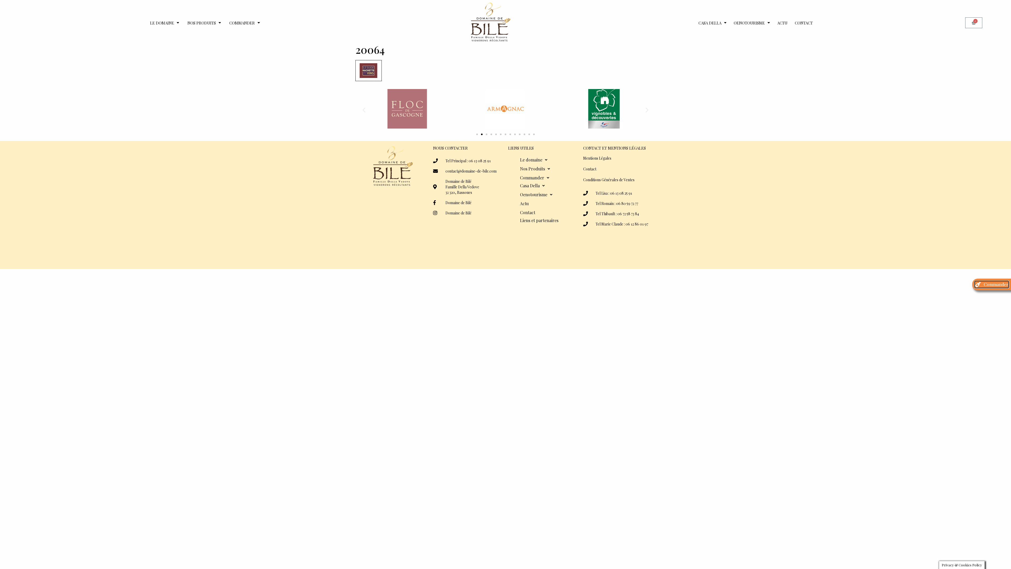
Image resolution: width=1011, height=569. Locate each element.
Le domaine (162, 23)
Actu (782, 23)
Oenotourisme (749, 23)
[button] (364, 109)
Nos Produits (201, 23)
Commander (242, 23)
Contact (804, 23)
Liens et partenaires (539, 220)
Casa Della (709, 23)
